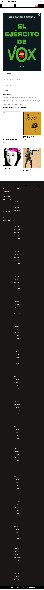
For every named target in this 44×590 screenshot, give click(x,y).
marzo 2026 (17, 201)
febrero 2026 (17, 204)
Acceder (27, 188)
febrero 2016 (17, 463)
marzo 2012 (17, 538)
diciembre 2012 (17, 523)
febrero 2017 (17, 441)
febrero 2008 (17, 570)
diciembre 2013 (17, 495)
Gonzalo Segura (12, 87)
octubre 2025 (17, 213)
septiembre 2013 (17, 501)
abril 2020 (17, 363)
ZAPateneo (6, 205)
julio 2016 (17, 451)
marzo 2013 (17, 513)
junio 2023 (17, 266)
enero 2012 (17, 545)
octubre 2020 (17, 351)
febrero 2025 (17, 226)
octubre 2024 (17, 235)
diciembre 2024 (17, 229)
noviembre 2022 (17, 282)
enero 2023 (17, 279)
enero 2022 (17, 310)
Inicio (4, 11)
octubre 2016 (17, 445)
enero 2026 (17, 207)
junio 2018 (17, 413)
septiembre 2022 (17, 288)
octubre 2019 (17, 379)
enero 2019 (17, 401)
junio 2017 (17, 432)
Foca (8, 87)
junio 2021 (17, 329)
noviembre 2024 (17, 232)
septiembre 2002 (17, 579)
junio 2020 (17, 357)
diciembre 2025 (17, 210)
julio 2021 (17, 326)
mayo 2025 (17, 223)
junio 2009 (17, 548)
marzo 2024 (17, 248)
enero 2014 (17, 491)
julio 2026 (17, 188)
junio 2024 (17, 241)
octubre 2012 (17, 529)
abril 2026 (17, 198)
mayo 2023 (17, 270)
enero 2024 (17, 254)
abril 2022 (17, 301)
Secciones (7, 5)
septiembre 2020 (17, 354)
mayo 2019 (17, 391)
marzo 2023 (17, 273)
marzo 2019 (17, 395)
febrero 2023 (17, 276)
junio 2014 (17, 482)
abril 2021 (17, 335)
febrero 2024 (17, 251)
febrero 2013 (17, 516)
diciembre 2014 (17, 476)
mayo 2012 (17, 535)
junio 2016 (17, 454)
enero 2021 (17, 341)
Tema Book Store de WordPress (14, 587)
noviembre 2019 (17, 376)
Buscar (36, 6)
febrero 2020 (17, 366)
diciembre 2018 (17, 404)
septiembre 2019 (17, 382)
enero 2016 (17, 466)
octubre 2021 (17, 320)
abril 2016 (17, 460)
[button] (39, 14)
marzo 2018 (17, 416)
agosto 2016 (17, 448)
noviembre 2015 (17, 470)
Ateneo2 (37, 191)
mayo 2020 (17, 360)
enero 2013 (17, 520)
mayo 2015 (17, 473)
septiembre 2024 (17, 238)
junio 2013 (17, 504)
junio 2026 (17, 191)
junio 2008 (17, 563)
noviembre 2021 (17, 316)
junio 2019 (17, 388)
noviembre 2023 (17, 257)
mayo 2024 (17, 245)
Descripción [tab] (6, 90)
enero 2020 (17, 370)
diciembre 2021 (17, 313)
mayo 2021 (17, 332)
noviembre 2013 (17, 498)
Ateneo (37, 188)
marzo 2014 (17, 488)
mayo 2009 (17, 551)
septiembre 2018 (17, 410)
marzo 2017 (17, 438)
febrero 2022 (17, 307)
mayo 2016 (17, 457)
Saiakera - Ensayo (17, 85)
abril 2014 (17, 485)
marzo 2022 (17, 304)
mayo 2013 (17, 507)
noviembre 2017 (17, 426)
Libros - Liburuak (8, 11)
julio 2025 (17, 216)
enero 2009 (17, 554)
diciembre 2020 (17, 345)
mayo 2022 (17, 298)
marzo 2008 (17, 566)
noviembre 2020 (17, 348)
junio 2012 (17, 532)
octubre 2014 (17, 479)
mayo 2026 (17, 195)
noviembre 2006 (17, 573)
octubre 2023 (17, 260)
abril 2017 (17, 435)
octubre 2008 (17, 560)
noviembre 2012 (17, 526)
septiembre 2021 (17, 323)
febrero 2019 (17, 398)
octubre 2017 (17, 429)
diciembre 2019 (17, 373)
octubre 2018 (17, 407)
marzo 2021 (17, 338)
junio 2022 (17, 295)
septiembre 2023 (17, 263)
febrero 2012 (17, 541)
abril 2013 (17, 510)
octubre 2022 (17, 285)
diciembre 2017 (17, 423)
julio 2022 (17, 291)
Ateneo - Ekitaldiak (6, 211)
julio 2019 (17, 385)
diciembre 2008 (17, 557)
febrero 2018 (17, 420)
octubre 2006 (17, 576)
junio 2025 (17, 220)
